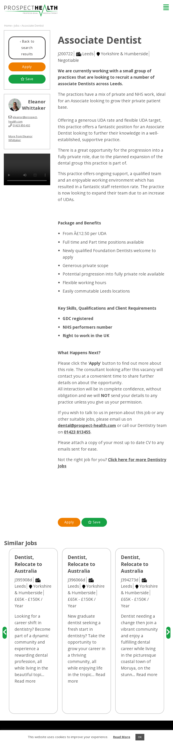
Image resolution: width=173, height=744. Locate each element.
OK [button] (140, 737)
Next (168, 633)
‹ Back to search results (27, 47)
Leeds (87, 54)
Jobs (16, 25)
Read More (121, 737)
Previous (5, 633)
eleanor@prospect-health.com (23, 119)
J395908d (23, 580)
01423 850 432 (21, 125)
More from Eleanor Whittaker (20, 138)
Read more (25, 681)
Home (8, 25)
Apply (27, 67)
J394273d (129, 580)
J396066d (76, 580)
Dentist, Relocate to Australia (28, 564)
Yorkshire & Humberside (124, 54)
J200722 (65, 54)
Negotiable (68, 60)
